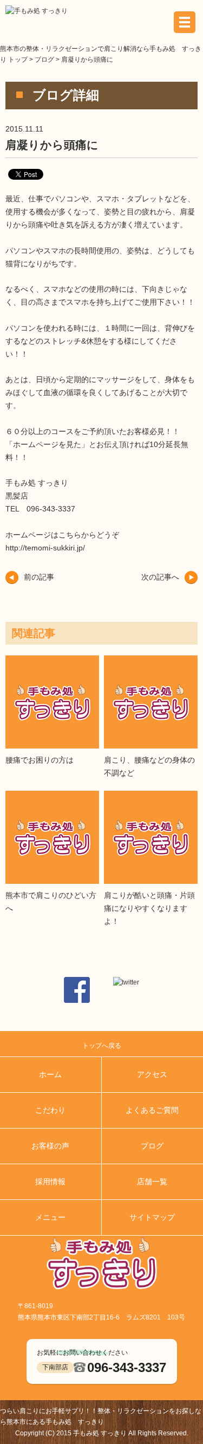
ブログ (44, 59)
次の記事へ (160, 577)
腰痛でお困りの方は (39, 760)
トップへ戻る (101, 1045)
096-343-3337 (126, 1367)
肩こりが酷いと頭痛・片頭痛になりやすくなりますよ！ (149, 908)
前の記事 (39, 577)
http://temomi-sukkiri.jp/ (45, 547)
